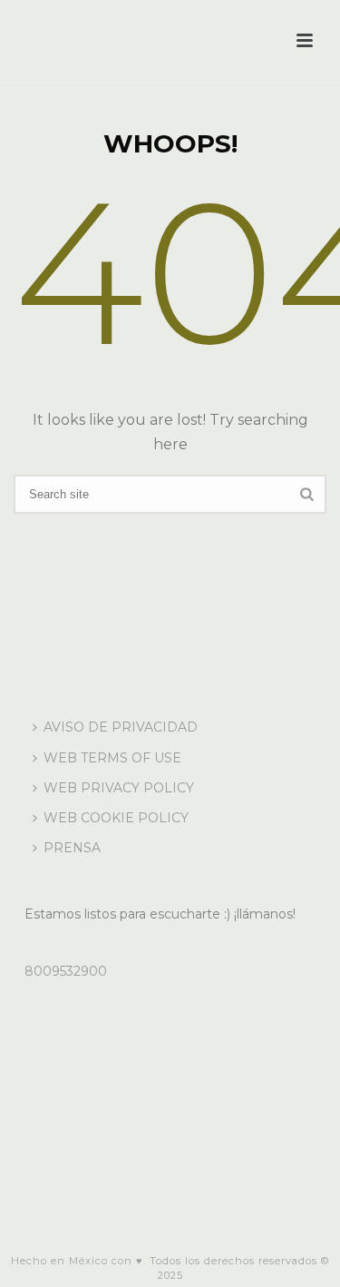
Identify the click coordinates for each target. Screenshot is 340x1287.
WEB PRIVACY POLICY (119, 788)
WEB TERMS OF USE (112, 758)
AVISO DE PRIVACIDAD (121, 727)
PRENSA (72, 848)
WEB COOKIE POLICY (116, 818)
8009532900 (65, 971)
